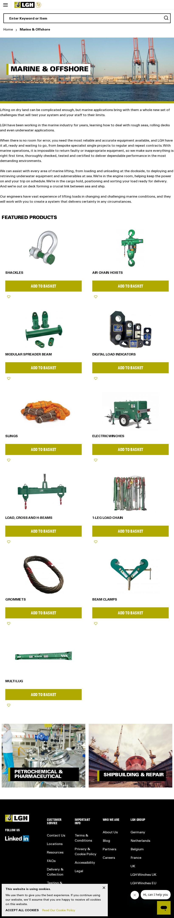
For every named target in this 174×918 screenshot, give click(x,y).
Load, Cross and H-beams (28, 518)
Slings (11, 436)
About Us (110, 832)
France (135, 858)
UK (132, 866)
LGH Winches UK (143, 875)
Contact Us (56, 835)
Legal (79, 871)
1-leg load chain (107, 518)
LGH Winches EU (143, 883)
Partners (109, 849)
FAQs (51, 861)
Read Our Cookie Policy (58, 910)
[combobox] (87, 18)
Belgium (137, 849)
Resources (55, 852)
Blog (106, 841)
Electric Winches (108, 436)
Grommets (15, 599)
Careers (109, 858)
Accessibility (85, 863)
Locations (55, 844)
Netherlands (140, 841)
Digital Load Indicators (114, 354)
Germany (137, 832)
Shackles (14, 273)
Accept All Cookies (22, 910)
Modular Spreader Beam (28, 354)
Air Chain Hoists (107, 273)
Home (8, 29)
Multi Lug (14, 681)
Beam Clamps (104, 599)
